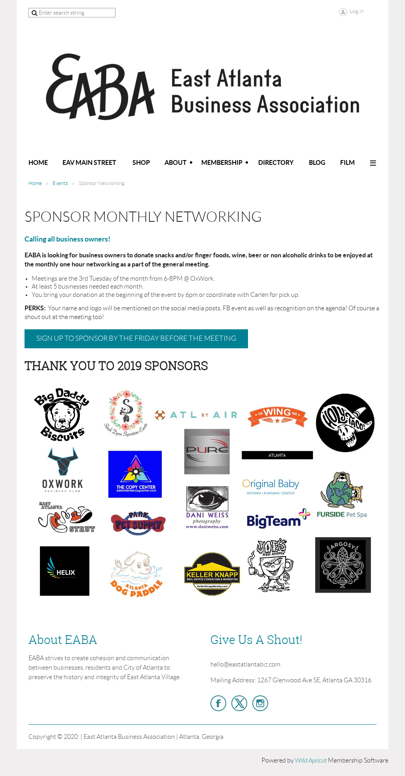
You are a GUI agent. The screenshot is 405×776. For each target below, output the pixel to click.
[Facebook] (218, 703)
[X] (239, 703)
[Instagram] (260, 703)
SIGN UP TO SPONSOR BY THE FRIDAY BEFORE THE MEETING (136, 338)
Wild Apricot (311, 760)
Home (35, 183)
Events (60, 183)
